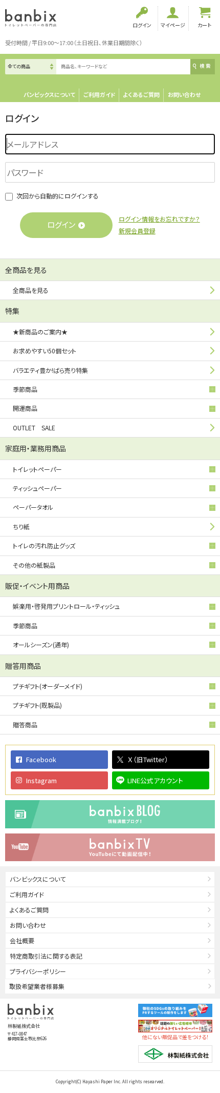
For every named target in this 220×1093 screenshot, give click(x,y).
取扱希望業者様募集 (36, 986)
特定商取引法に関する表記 (46, 955)
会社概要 (22, 940)
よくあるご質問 (141, 94)
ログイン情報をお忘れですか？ (159, 218)
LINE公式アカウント (155, 780)
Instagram (41, 780)
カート (204, 25)
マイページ (173, 25)
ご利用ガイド (99, 94)
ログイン (142, 25)
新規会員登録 (137, 230)
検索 (205, 66)
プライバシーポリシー (38, 971)
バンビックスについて (49, 94)
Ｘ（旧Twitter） (147, 759)
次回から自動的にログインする (57, 195)
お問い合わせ (184, 94)
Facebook (41, 759)
